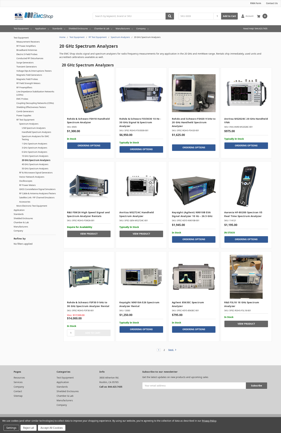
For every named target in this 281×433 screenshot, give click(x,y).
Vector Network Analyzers (31, 176)
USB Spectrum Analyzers (34, 127)
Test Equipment (21, 28)
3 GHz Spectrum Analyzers (34, 147)
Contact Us (272, 3)
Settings (11, 428)
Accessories (24, 201)
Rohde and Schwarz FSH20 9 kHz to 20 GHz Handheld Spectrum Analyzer (193, 122)
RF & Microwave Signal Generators (36, 172)
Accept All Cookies (51, 428)
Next (171, 350)
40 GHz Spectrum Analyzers (35, 164)
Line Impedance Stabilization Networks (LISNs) (35, 93)
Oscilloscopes (25, 180)
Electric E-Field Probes (26, 54)
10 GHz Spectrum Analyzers (35, 155)
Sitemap (18, 395)
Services (18, 382)
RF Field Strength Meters (28, 83)
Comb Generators (25, 111)
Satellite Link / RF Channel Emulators (36, 197)
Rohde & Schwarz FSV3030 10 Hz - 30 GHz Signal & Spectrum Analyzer (140, 122)
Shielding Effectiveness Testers (31, 107)
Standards (57, 28)
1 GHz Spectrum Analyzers (34, 143)
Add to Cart (229, 16)
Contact (18, 391)
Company (141, 28)
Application (40, 28)
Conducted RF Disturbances (29, 58)
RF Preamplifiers (24, 87)
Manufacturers (123, 28)
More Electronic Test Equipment (31, 205)
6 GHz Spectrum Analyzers (34, 151)
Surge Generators (24, 62)
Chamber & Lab (101, 28)
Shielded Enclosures (78, 28)
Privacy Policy (209, 420)
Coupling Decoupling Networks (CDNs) (35, 103)
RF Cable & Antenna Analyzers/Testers (37, 193)
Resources (19, 377)
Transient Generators (26, 66)
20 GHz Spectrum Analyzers (36, 160)
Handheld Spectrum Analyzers (36, 132)
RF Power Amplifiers (26, 45)
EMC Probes (22, 98)
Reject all (28, 428)
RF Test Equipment (25, 119)
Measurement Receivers (28, 41)
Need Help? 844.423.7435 (255, 28)
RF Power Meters (27, 185)
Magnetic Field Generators (29, 74)
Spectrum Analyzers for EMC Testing (35, 138)
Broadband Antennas (26, 50)
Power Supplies (23, 115)
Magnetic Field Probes (27, 79)
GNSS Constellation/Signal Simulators (37, 189)
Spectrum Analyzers (28, 123)
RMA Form (255, 3)
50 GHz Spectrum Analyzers (35, 168)
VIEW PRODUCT (89, 233)
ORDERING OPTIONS (89, 145)
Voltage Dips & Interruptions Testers (34, 70)
